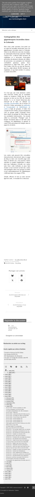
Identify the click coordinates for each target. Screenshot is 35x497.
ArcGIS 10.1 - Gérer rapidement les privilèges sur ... (18, 452)
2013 (6, 394)
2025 (10, 372)
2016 (6, 389)
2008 (6, 477)
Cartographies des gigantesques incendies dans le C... (18, 460)
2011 (6, 471)
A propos (5, 17)
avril (7, 465)
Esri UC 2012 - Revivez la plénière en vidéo (16, 407)
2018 (6, 385)
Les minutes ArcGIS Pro (10, 354)
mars (7, 466)
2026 (10, 370)
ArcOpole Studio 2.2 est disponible (14, 426)
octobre (8, 401)
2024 (6, 374)
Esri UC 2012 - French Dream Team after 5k (16, 417)
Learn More (15, 14)
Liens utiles (14, 17)
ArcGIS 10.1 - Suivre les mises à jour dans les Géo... (18, 446)
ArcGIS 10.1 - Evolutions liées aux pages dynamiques (18, 437)
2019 (6, 383)
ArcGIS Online (10, 263)
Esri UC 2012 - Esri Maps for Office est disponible (17, 415)
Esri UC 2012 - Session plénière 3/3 (14, 418)
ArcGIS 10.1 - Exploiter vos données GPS (15, 433)
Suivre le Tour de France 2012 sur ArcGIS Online (17, 447)
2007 (6, 479)
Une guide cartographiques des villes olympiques (17, 410)
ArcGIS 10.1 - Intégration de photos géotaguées (17, 444)
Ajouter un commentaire (12, 261)
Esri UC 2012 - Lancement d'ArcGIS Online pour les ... (18, 414)
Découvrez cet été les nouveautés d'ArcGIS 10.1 (17, 457)
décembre (9, 398)
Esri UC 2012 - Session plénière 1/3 (14, 421)
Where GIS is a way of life (12, 424)
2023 (6, 376)
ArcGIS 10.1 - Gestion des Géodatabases (15, 450)
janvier (8, 470)
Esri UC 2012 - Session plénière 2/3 (14, 420)
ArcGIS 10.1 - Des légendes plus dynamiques (16, 438)
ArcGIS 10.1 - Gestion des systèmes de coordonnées (18, 454)
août (7, 404)
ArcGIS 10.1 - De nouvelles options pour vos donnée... (18, 429)
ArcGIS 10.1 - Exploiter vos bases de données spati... (18, 449)
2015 (6, 390)
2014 (6, 392)
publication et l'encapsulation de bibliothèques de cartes (17, 107)
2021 (6, 380)
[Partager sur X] (12, 280)
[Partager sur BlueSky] (12, 275)
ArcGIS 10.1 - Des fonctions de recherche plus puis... (18, 432)
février (8, 468)
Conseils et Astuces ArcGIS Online (13, 352)
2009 (6, 475)
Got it (23, 14)
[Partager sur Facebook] (21, 280)
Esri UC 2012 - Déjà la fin (12, 412)
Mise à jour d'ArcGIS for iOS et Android (15, 427)
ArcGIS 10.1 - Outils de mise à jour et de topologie (17, 440)
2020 (6, 381)
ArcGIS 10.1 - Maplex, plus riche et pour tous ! (16, 443)
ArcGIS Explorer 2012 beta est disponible (15, 458)
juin (7, 461)
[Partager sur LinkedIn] (21, 275)
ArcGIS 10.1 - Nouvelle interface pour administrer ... (18, 455)
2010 (6, 473)
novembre (9, 399)
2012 (6, 396)
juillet (8, 406)
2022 (6, 378)
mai (7, 463)
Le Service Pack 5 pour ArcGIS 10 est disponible (17, 441)
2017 (6, 387)
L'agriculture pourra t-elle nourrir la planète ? (16, 435)
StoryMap (18, 263)
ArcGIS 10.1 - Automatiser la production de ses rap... (18, 430)
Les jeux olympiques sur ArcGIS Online (15, 409)
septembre (9, 403)
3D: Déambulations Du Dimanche (13, 356)
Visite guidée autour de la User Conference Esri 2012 (18, 423)
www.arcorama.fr (17, 487)
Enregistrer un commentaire (14, 335)
